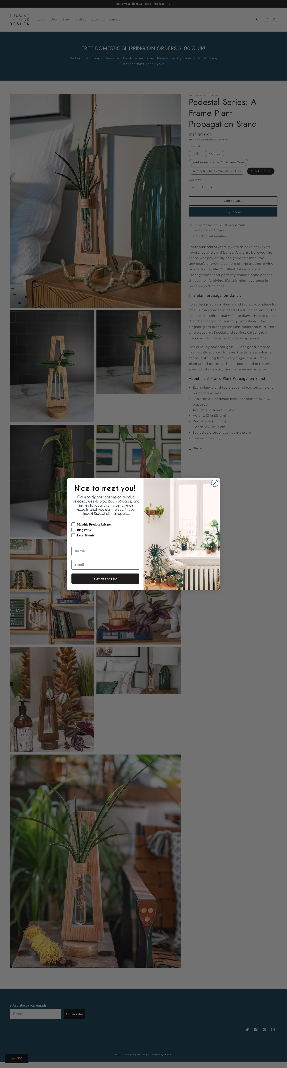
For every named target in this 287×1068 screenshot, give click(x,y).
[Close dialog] (214, 483)
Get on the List (105, 579)
